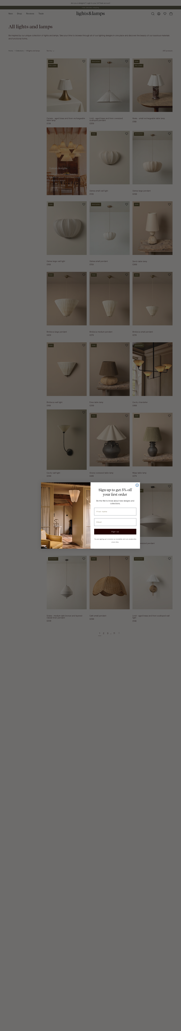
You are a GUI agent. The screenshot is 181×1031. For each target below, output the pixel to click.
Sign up (115, 531)
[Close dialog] (137, 485)
